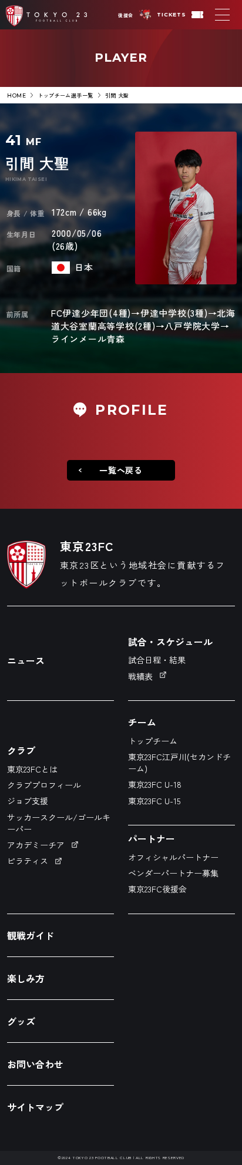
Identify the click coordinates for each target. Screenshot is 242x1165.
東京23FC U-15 (154, 801)
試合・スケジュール (170, 641)
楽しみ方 (26, 978)
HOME (16, 95)
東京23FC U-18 (155, 784)
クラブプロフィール (44, 785)
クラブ (21, 750)
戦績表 (140, 676)
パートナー (151, 838)
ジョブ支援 (27, 801)
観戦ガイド (30, 935)
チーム (142, 722)
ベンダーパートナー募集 (173, 873)
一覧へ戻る (121, 470)
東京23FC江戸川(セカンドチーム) (179, 762)
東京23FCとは (32, 769)
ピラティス (27, 861)
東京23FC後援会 (157, 889)
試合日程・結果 (157, 660)
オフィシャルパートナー (173, 857)
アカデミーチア (36, 845)
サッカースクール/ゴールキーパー (58, 823)
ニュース (26, 660)
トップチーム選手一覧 (65, 95)
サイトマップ (35, 1107)
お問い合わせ (35, 1064)
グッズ (21, 1021)
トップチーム (152, 741)
